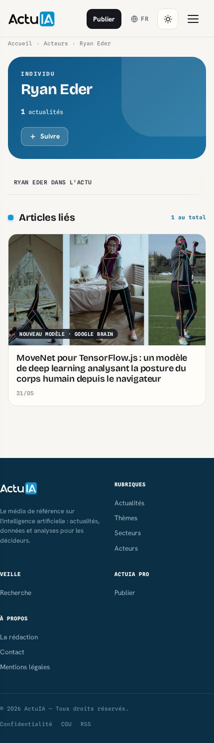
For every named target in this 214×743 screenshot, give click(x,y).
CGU (66, 724)
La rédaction (19, 636)
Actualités (129, 502)
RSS (86, 724)
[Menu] (193, 19)
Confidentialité (26, 724)
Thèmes (125, 517)
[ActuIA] (31, 19)
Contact (12, 651)
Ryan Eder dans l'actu (53, 182)
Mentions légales (25, 666)
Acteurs (56, 43)
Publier (104, 18)
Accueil (20, 43)
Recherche (15, 592)
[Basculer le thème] (167, 18)
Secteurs (127, 532)
